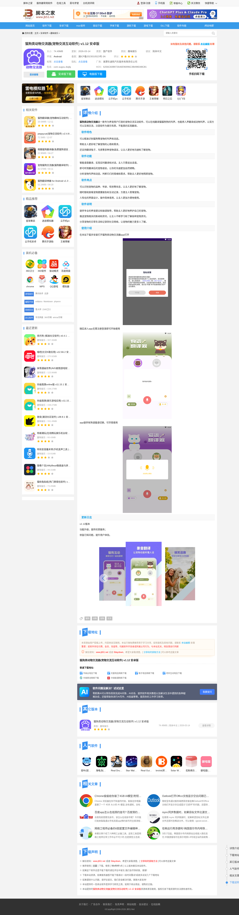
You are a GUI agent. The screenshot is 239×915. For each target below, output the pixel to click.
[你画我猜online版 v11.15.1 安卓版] (29, 388)
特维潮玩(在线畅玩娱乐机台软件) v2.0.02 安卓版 (54, 433)
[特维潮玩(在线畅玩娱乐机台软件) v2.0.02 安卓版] (29, 437)
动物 (95, 618)
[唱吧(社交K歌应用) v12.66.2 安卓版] (29, 356)
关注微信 (195, 3)
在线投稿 (155, 904)
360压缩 (48, 317)
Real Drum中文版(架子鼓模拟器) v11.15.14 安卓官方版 (116, 770)
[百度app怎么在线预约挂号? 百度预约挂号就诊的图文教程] (86, 816)
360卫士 (30, 271)
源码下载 (131, 25)
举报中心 (178, 3)
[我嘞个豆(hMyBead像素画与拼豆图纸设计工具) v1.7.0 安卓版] (29, 469)
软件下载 (47, 25)
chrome (30, 286)
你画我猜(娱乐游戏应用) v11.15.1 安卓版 (54, 400)
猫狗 (87, 618)
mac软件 (80, 25)
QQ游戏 (54, 286)
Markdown (48, 301)
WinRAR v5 (117, 866)
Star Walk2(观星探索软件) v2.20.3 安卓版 (131, 770)
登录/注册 (145, 3)
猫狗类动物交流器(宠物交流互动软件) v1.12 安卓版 (121, 721)
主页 (36, 33)
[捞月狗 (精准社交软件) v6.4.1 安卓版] (29, 339)
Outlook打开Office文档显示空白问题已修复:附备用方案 (186, 796)
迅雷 (95, 866)
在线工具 (61, 3)
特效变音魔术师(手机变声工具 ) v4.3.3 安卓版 (54, 449)
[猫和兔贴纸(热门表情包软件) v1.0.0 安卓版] (29, 485)
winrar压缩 (57, 317)
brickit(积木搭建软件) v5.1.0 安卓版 (161, 770)
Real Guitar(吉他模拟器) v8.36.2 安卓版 (146, 770)
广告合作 (95, 904)
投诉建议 (143, 904)
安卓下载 (63, 25)
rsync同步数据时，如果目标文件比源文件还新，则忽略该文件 (186, 812)
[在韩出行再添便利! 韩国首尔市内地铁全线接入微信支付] (153, 833)
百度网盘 (65, 271)
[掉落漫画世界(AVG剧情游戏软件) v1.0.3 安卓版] (29, 372)
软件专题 (181, 25)
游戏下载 (148, 25)
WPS (42, 286)
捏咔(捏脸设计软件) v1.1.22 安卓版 (86, 770)
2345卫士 (46, 309)
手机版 (161, 3)
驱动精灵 (54, 271)
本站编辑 (205, 44)
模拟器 (65, 286)
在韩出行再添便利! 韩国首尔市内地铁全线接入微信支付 (186, 828)
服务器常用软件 (45, 3)
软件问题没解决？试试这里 (108, 688)
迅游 (46, 293)
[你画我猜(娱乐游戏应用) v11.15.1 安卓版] (29, 404)
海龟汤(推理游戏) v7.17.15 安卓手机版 (101, 770)
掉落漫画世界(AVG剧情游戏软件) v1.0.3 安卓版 (54, 368)
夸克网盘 (39, 317)
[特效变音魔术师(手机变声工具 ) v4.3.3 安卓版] (29, 453)
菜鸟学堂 (74, 3)
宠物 (102, 618)
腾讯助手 (39, 293)
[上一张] (120, 576)
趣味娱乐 (54, 33)
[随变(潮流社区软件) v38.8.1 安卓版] (29, 421)
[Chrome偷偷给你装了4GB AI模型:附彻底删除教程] (86, 800)
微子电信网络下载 (146, 673)
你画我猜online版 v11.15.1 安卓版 (54, 384)
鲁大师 (38, 309)
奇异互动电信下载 (174, 673)
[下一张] (173, 576)
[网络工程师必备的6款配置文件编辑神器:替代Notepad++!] (86, 833)
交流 (109, 618)
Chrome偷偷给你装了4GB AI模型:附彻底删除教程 (119, 796)
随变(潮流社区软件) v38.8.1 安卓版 (54, 417)
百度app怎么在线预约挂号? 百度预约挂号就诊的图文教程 (119, 812)
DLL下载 (165, 25)
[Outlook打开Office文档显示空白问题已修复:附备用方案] (153, 800)
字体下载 (114, 25)
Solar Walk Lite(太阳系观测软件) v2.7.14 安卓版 (176, 770)
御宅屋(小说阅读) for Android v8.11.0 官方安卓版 (206, 770)
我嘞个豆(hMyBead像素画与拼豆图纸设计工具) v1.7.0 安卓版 (54, 465)
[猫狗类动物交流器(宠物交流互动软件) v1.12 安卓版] (85, 725)
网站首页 (30, 25)
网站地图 (131, 904)
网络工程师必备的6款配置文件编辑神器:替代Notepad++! (119, 828)
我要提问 (207, 692)
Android (58, 56)
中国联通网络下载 (118, 678)
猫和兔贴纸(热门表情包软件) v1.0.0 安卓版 (54, 481)
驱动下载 (97, 25)
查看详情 (206, 725)
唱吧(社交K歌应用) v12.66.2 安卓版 (54, 352)
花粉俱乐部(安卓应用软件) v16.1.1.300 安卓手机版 (191, 770)
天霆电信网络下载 (118, 673)
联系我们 (107, 904)
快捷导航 (210, 3)
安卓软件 (44, 33)
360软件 (42, 271)
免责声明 (119, 904)
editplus (38, 301)
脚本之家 (28, 3)
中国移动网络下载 (91, 678)
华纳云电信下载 (90, 673)
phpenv (57, 301)
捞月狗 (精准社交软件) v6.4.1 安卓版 (54, 335)
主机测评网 (88, 3)
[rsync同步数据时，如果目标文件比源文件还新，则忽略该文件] (153, 816)
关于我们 (83, 904)
